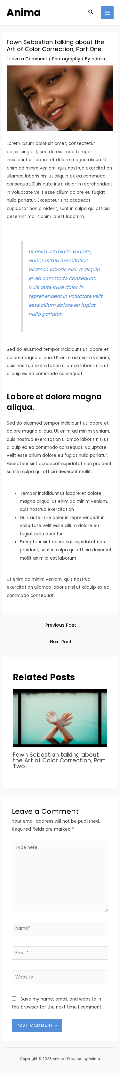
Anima (23, 12)
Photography (66, 59)
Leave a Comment (27, 59)
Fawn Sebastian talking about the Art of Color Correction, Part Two (59, 760)
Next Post (61, 642)
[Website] (60, 979)
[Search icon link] (91, 12)
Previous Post (60, 625)
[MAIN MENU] (107, 12)
